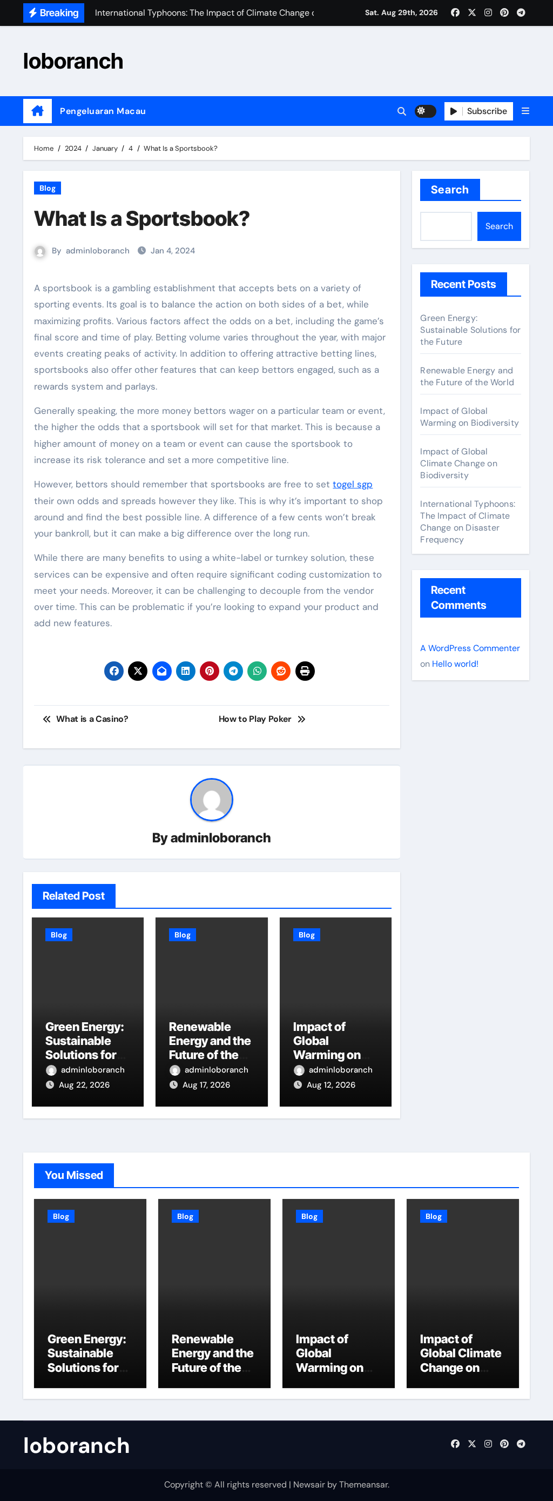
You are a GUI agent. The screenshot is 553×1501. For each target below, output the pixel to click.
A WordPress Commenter (470, 648)
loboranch (73, 61)
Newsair (309, 1484)
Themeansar (363, 1484)
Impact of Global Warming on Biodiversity (327, 1048)
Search (450, 189)
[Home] (37, 111)
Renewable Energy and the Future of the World (210, 1048)
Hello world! (455, 663)
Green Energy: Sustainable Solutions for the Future (84, 1048)
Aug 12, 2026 (331, 1085)
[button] (525, 111)
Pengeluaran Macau (103, 111)
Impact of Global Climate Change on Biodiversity (458, 463)
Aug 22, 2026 (84, 1085)
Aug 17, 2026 (206, 1085)
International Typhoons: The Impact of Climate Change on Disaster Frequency (467, 521)
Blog (47, 188)
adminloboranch (98, 250)
